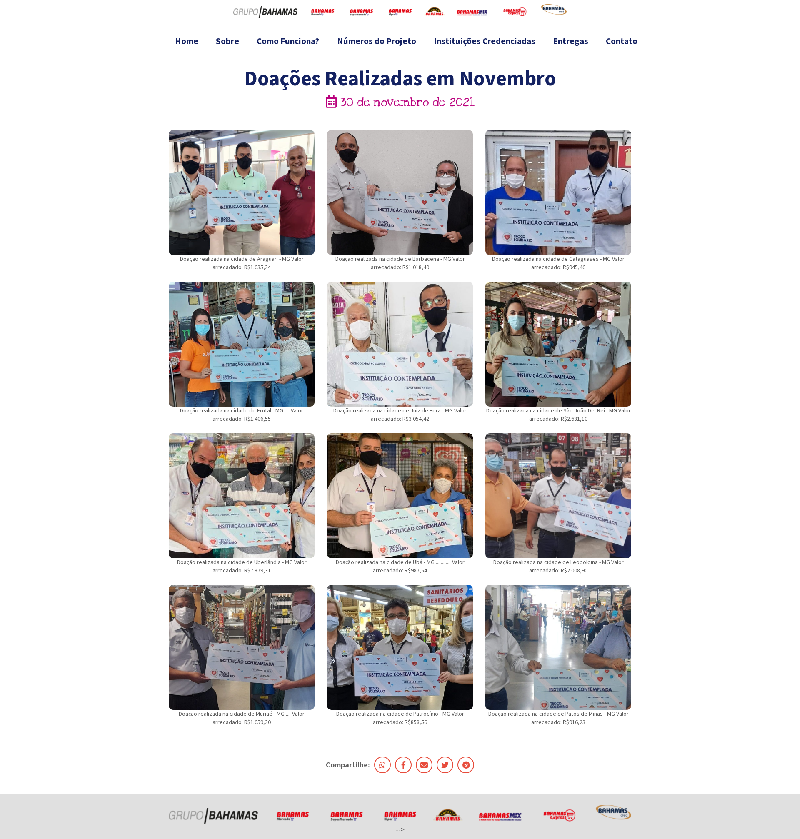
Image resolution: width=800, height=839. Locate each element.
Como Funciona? (288, 41)
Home (186, 41)
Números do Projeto (376, 41)
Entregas (570, 41)
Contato (622, 41)
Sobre (227, 41)
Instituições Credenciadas (484, 41)
